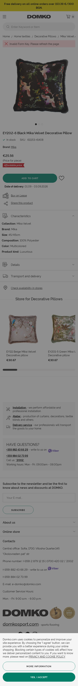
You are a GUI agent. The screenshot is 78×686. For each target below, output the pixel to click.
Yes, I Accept (39, 677)
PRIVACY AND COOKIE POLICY (47, 656)
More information (38, 666)
